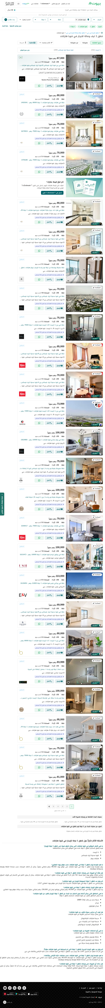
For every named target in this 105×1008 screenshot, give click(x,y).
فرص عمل (92, 988)
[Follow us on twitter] (19, 988)
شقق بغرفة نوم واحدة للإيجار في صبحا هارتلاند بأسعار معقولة (84, 831)
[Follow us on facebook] (24, 988)
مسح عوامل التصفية (15, 26)
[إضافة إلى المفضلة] (68, 79)
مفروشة (85, 42)
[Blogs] (26, 4)
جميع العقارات (96, 42)
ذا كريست (98, 50)
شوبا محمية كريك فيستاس (65, 50)
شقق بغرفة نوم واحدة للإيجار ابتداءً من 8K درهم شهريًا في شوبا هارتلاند (38, 822)
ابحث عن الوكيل (65, 3)
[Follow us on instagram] (10, 988)
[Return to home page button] (94, 3)
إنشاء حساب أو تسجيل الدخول (10, 4)
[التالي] (49, 806)
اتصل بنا (83, 988)
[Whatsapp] (39, 86)
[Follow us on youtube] (5, 988)
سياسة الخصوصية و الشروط (94, 991)
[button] (97, 19)
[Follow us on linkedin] (15, 988)
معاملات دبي (34, 3)
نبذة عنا (100, 988)
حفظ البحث (5, 26)
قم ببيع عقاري (56, 3)
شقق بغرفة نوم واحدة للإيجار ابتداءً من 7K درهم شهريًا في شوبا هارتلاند (82, 822)
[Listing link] (60, 72)
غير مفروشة (74, 42)
